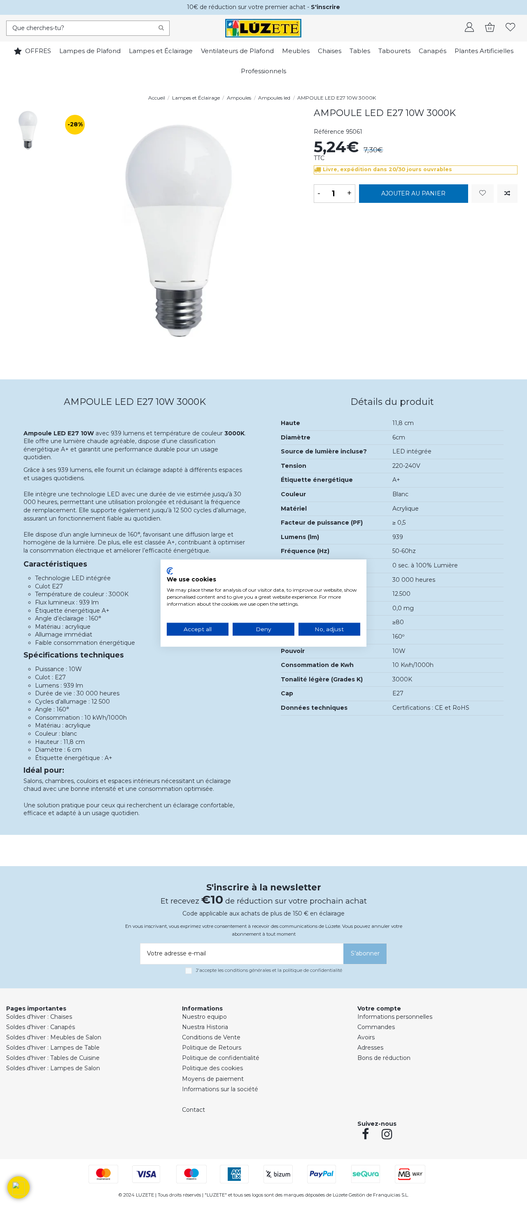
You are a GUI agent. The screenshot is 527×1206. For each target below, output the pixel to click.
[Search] (161, 28)
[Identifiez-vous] (469, 28)
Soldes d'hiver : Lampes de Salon (53, 1068)
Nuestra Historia (205, 1027)
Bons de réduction (383, 1058)
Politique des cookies (212, 1068)
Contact (193, 1109)
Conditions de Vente (211, 1037)
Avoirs (366, 1037)
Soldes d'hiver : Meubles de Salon (53, 1037)
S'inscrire (325, 7)
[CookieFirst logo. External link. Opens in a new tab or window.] (170, 570)
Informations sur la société (220, 1089)
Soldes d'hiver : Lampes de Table (53, 1047)
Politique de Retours (211, 1047)
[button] (18, 1187)
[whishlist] (510, 28)
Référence (329, 131)
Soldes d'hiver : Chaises (39, 1016)
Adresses (370, 1047)
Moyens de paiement (213, 1079)
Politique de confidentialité (220, 1058)
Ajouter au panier (413, 193)
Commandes (376, 1027)
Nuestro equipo (204, 1016)
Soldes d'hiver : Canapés (40, 1027)
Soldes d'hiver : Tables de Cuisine (53, 1058)
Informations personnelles (394, 1016)
